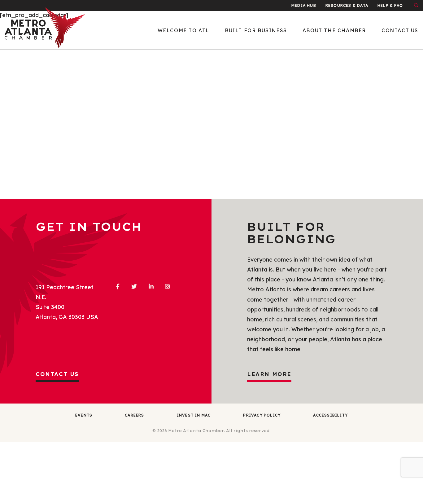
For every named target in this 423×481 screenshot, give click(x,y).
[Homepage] (53, 30)
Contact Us (57, 374)
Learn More (269, 374)
